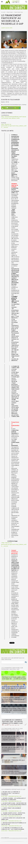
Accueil (3, 12)
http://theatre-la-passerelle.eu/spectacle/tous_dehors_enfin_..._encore (13, 126)
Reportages (10, 12)
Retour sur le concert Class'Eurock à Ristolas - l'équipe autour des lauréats (13, 738)
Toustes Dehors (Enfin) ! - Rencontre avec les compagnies (14, 772)
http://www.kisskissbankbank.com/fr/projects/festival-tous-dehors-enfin (13, 117)
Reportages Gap (18, 12)
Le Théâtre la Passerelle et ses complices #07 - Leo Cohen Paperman (12, 828)
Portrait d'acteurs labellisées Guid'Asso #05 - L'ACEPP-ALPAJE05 (14, 678)
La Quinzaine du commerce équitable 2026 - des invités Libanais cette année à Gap (12, 721)
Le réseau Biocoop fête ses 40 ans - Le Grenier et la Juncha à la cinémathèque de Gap (14, 688)
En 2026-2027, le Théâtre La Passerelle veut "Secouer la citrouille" (10, 793)
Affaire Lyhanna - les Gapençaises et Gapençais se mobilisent (13, 798)
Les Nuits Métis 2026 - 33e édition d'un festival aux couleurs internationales (13, 803)
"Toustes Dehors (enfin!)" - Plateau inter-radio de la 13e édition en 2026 (13, 699)
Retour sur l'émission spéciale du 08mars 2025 (13, 761)
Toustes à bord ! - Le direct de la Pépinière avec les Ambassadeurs (13, 782)
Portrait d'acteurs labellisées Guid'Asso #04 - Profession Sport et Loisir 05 (14, 710)
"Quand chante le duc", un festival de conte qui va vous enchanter (13, 813)
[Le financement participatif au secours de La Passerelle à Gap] (14, 31)
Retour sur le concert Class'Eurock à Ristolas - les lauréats (12, 749)
